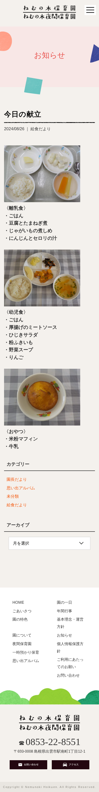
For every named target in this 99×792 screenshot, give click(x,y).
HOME (18, 602)
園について (21, 635)
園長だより (17, 479)
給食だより (17, 505)
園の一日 (64, 602)
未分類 (13, 496)
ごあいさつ (21, 611)
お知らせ (64, 635)
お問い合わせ (68, 675)
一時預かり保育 (25, 652)
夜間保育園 (21, 644)
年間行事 (64, 611)
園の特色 (20, 619)
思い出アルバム (21, 488)
